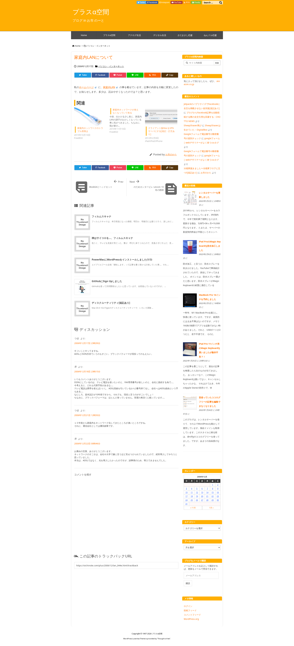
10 (186, 492)
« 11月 (193, 507)
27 (202, 500)
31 (186, 504)
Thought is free (164, 638)
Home (77, 45)
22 (212, 496)
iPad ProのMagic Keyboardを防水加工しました (210, 246)
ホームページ (86, 87)
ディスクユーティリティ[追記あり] (111, 302)
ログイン (188, 606)
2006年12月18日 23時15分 (87, 371)
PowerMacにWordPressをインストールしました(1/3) (122, 259)
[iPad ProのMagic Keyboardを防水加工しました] (190, 246)
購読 (188, 583)
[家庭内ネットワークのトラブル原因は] (90, 116)
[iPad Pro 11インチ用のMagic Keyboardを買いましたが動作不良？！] (190, 349)
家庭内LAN (109, 87)
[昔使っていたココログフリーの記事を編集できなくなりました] (190, 402)
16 (218, 492)
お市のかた (171, 154)
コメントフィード (192, 614)
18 (192, 496)
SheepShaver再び (193, 125)
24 (186, 500)
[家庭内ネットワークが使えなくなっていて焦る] (127, 120)
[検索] (220, 2)
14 (207, 492)
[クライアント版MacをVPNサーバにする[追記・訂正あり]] (161, 116)
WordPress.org (191, 619)
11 (192, 492)
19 (197, 496)
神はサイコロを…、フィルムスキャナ (112, 238)
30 (218, 500)
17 (186, 496)
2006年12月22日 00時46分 (87, 443)
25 (192, 500)
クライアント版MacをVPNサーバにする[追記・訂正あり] (161, 131)
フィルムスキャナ (101, 216)
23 (218, 496)
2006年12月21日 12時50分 (87, 415)
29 (212, 500)
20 (202, 496)
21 (207, 496)
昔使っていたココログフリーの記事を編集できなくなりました (209, 401)
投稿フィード (190, 610)
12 (197, 492)
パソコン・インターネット (98, 45)
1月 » (211, 507)
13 (202, 492)
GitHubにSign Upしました (107, 281)
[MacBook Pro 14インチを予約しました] (190, 299)
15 (212, 492)
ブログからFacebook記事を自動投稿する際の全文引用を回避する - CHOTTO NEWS (202, 117)
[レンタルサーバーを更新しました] (190, 197)
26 (197, 500)
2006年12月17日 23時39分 (87, 343)
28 (207, 500)
